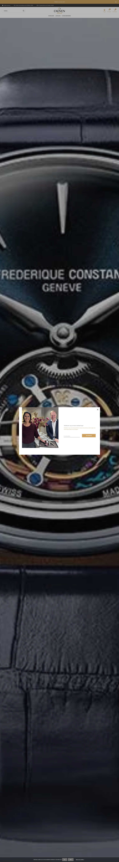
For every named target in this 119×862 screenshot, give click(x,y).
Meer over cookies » (80, 859)
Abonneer (89, 435)
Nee (70, 859)
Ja (64, 859)
